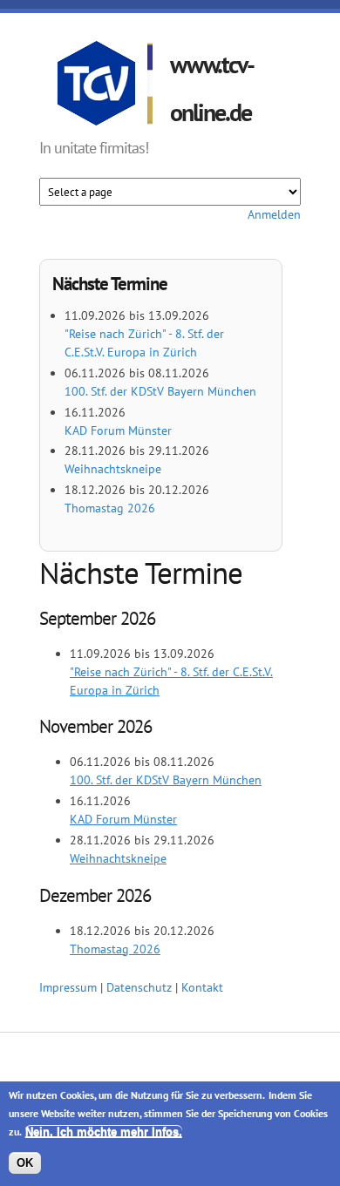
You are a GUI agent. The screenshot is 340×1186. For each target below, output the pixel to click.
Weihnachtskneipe (113, 469)
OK (25, 1162)
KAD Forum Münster (118, 430)
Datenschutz (139, 987)
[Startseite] (104, 86)
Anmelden (274, 214)
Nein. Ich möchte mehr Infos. (103, 1131)
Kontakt (202, 987)
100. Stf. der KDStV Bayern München (160, 391)
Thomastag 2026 (110, 508)
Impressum (68, 987)
